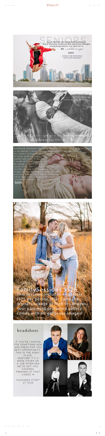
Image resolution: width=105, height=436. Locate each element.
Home (5, 5)
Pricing (90, 5)
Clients (94, 5)
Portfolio (14, 5)
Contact (98, 5)
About (9, 5)
